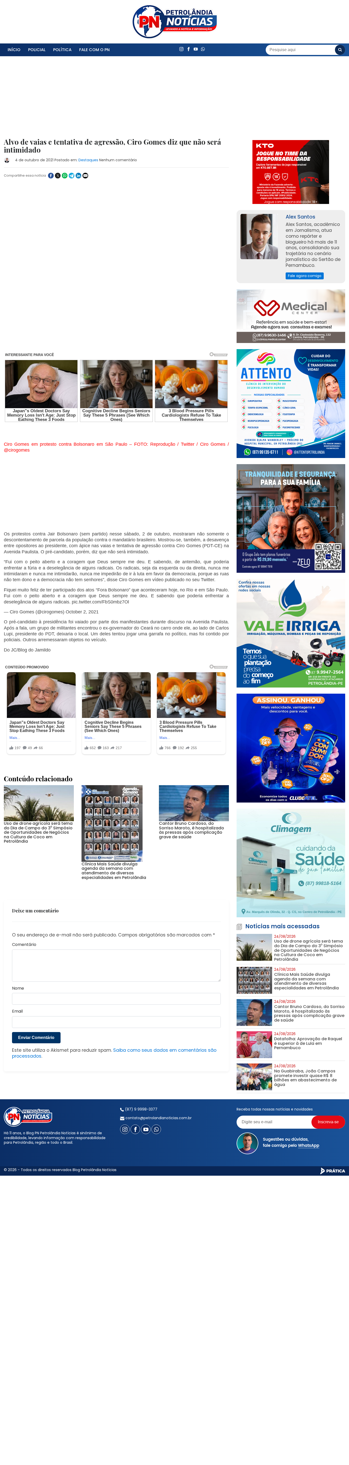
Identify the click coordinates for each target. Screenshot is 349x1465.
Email (17, 990)
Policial (36, 50)
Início (14, 50)
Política (62, 50)
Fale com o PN (94, 50)
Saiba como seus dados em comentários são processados (114, 1032)
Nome (18, 967)
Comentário (24, 923)
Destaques (88, 160)
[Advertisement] (116, 100)
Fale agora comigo (304, 275)
